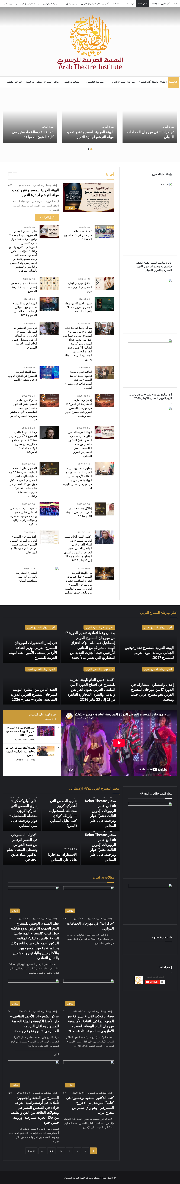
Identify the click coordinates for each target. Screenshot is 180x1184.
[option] (150, 118)
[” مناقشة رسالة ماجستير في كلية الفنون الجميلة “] (29, 118)
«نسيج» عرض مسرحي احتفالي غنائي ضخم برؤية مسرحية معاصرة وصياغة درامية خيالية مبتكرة (23, 516)
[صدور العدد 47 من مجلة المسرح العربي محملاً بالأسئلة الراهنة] (104, 304)
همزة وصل (71, 3)
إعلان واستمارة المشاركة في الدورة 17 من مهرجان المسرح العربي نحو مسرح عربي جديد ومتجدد (78, 408)
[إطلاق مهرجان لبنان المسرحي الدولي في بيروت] (104, 283)
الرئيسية (173, 81)
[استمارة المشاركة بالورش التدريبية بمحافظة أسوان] (57, 568)
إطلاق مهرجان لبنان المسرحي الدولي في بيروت (80, 287)
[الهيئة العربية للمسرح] (90, 42)
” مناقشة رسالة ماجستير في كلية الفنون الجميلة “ (78, 235)
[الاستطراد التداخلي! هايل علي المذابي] (61, 848)
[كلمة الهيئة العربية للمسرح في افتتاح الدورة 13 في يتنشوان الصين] (49, 372)
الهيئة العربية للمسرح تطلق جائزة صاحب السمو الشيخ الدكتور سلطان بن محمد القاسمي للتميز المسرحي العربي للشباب (80, 443)
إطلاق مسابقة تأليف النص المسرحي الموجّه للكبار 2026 (78, 512)
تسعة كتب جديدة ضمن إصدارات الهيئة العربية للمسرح (24, 287)
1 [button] (91, 149)
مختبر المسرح (51, 81)
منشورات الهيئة (34, 81)
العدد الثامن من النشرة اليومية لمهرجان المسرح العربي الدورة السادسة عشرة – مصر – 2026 (34, 694)
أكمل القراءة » (47, 217)
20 (51, 1150)
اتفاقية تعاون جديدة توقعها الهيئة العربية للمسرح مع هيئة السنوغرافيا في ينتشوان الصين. (78, 379)
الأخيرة (31, 1150)
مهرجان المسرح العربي (123, 81)
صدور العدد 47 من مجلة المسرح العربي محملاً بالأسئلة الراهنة (78, 307)
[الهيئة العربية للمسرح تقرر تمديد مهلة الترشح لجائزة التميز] (89, 118)
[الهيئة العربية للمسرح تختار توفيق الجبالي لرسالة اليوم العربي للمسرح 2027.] (49, 304)
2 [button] (88, 149)
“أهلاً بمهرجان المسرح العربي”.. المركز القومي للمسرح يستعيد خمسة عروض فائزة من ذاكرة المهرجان (23, 544)
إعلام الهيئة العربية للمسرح (45, 185)
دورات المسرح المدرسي (27, 3)
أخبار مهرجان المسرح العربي (95, 3)
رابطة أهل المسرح (148, 81)
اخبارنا (116, 3)
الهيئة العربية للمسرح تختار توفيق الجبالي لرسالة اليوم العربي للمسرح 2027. (149, 653)
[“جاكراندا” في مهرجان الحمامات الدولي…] (150, 118)
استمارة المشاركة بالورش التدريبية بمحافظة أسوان (26, 576)
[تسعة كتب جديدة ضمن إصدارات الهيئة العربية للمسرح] (49, 283)
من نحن (8, 3)
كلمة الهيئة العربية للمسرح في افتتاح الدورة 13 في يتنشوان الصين (22, 375)
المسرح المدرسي (51, 3)
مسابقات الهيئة (71, 81)
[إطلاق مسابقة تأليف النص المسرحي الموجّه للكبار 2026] (104, 508)
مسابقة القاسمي (95, 81)
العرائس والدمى (14, 81)
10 (61, 1150)
